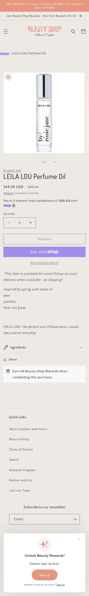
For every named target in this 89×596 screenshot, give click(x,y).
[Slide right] (55, 162)
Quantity (9, 214)
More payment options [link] (45, 262)
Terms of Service (21, 449)
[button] (6, 31)
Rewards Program (22, 470)
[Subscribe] (75, 519)
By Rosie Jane (12, 170)
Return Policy (19, 439)
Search (14, 459)
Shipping (8, 193)
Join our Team (19, 490)
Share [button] (13, 359)
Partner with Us (20, 480)
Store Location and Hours (28, 429)
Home (4, 53)
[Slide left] (34, 162)
